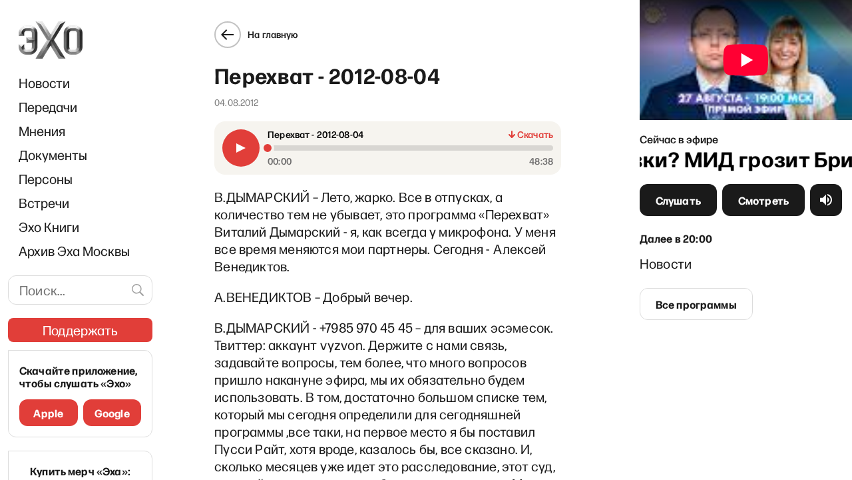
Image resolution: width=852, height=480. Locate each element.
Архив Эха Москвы (74, 250)
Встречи (44, 202)
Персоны (46, 178)
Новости (44, 82)
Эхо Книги (49, 226)
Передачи (48, 106)
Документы (53, 154)
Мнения (42, 130)
